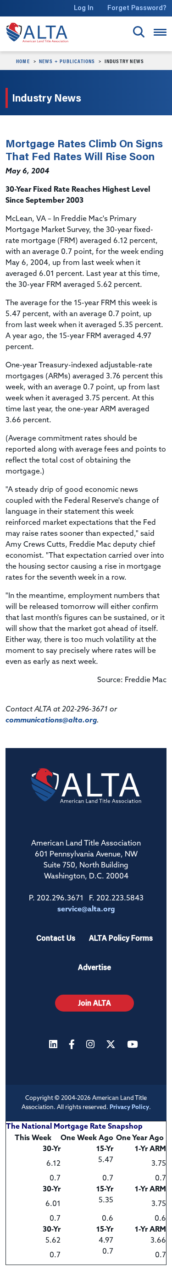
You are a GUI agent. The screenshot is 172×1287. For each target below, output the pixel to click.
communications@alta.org (51, 720)
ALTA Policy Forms (121, 937)
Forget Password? (136, 7)
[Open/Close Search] (138, 32)
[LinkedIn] (54, 1045)
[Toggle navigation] (160, 32)
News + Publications (67, 61)
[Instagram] (91, 1045)
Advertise (94, 967)
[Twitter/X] (112, 1045)
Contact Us (55, 937)
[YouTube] (133, 1045)
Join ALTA (94, 1002)
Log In (84, 7)
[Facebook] (73, 1045)
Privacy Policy (129, 1107)
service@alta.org (86, 909)
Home (23, 61)
